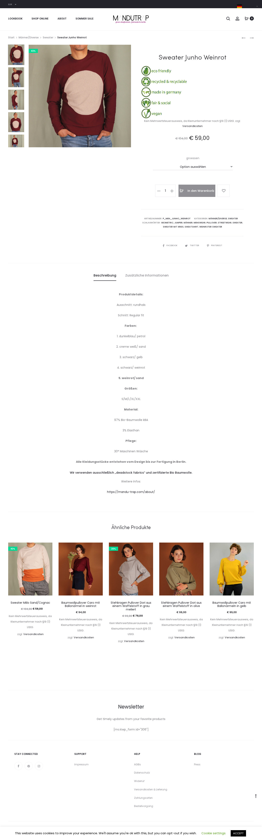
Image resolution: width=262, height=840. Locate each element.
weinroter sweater (210, 226)
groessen (192, 158)
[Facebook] (18, 766)
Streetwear (225, 222)
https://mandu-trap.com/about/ (131, 492)
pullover (212, 222)
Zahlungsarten (143, 798)
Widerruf (139, 781)
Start (11, 37)
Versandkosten (192, 126)
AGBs (137, 764)
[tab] (104, 275)
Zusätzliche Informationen (147, 275)
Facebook (172, 245)
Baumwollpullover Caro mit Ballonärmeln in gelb (231, 604)
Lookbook (15, 18)
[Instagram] (39, 766)
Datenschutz (142, 772)
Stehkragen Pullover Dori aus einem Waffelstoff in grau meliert (131, 606)
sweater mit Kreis (173, 226)
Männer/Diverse (29, 37)
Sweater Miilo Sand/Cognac (30, 603)
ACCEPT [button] (238, 833)
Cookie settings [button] (213, 833)
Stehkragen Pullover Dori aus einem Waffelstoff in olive (181, 604)
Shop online (40, 18)
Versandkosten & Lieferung (150, 789)
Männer (188, 222)
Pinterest (216, 245)
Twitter (195, 245)
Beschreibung (105, 275)
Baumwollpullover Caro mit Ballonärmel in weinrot (80, 604)
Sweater (48, 37)
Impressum (81, 764)
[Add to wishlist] (223, 191)
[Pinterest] (29, 766)
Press (197, 764)
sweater (237, 222)
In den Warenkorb (200, 191)
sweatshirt (191, 226)
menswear (200, 222)
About (62, 18)
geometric (167, 222)
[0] (247, 18)
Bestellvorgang (143, 806)
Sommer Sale (85, 18)
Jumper (178, 222)
